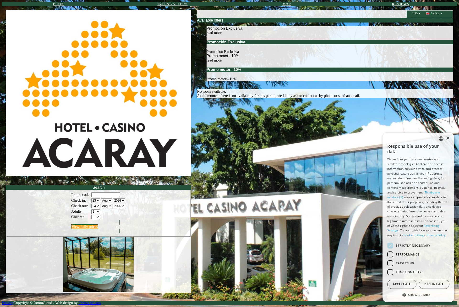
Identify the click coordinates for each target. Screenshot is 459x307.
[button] (418, 294)
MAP (286, 4)
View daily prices (84, 227)
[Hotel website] (98, 95)
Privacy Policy (436, 235)
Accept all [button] (402, 284)
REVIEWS (400, 4)
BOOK (58, 4)
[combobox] (441, 138)
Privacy (7, 303)
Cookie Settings (414, 235)
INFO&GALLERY (173, 4)
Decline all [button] (434, 284)
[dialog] (418, 217)
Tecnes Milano (90, 303)
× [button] (447, 138)
